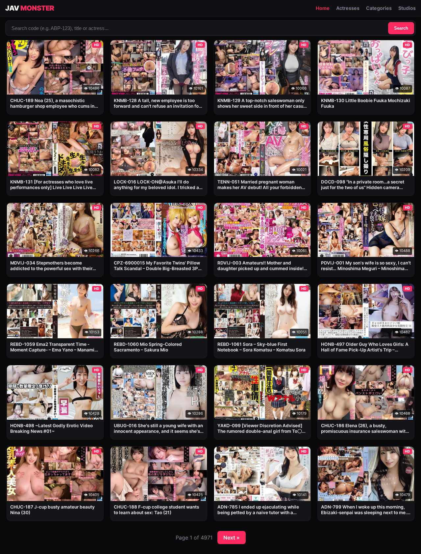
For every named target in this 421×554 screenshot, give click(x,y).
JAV (29, 8)
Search (401, 28)
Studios (407, 8)
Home (323, 8)
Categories (379, 8)
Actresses (347, 8)
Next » (231, 537)
